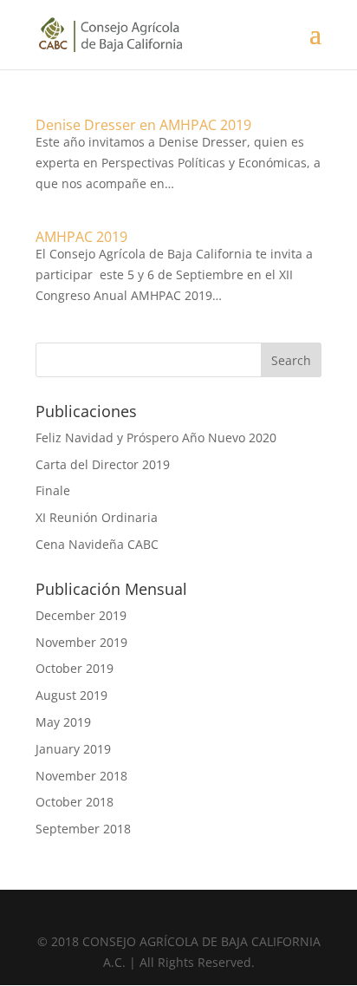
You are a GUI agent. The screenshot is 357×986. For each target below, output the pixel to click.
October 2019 (75, 668)
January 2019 (73, 749)
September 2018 (83, 828)
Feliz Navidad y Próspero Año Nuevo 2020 (156, 437)
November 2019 (81, 642)
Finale (53, 490)
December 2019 (81, 615)
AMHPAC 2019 (81, 236)
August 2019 (71, 695)
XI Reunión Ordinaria (97, 517)
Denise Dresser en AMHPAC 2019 (143, 124)
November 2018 (81, 775)
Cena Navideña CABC (97, 544)
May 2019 (63, 722)
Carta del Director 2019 (103, 464)
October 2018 (75, 801)
